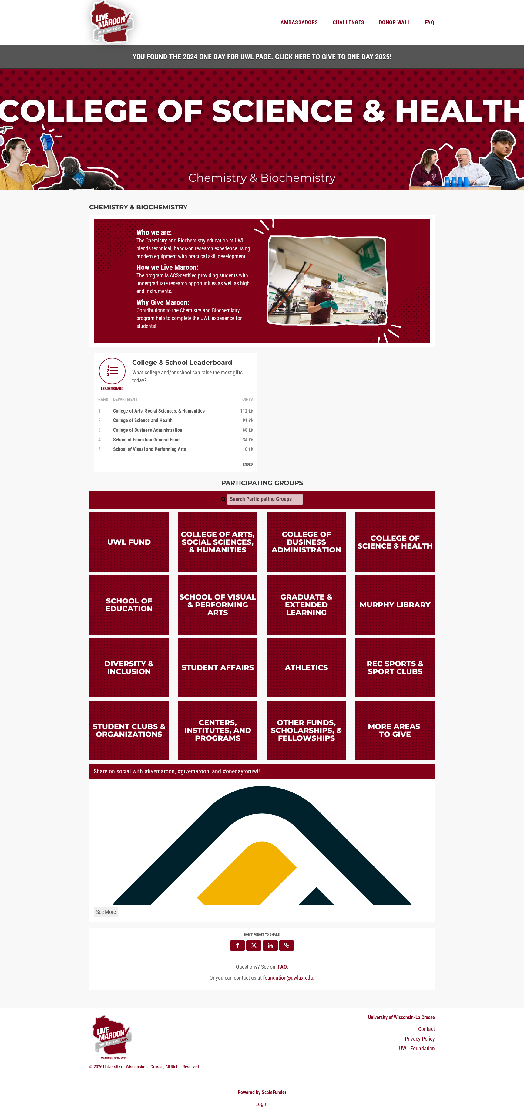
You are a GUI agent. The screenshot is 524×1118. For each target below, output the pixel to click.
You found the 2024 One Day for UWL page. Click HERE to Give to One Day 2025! (262, 56)
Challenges (348, 22)
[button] (286, 945)
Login (261, 1104)
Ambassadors (299, 22)
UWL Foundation (417, 1048)
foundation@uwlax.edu (288, 978)
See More (106, 912)
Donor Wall (395, 22)
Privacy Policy (420, 1039)
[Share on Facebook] (237, 945)
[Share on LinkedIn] (270, 945)
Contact (426, 1029)
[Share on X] (253, 945)
